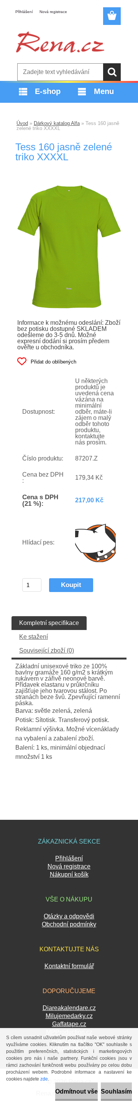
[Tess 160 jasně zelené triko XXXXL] (69, 188)
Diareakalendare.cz (69, 1008)
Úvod (22, 123)
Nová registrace (53, 12)
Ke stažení (33, 636)
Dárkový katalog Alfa (57, 123)
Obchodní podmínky (69, 924)
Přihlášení (24, 12)
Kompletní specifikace (49, 623)
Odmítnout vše (76, 1091)
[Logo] (60, 42)
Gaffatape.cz (69, 1024)
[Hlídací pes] (95, 542)
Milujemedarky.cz (69, 1016)
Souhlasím (116, 1091)
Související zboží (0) (46, 650)
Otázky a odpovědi (69, 916)
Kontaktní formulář (69, 966)
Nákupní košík (69, 874)
